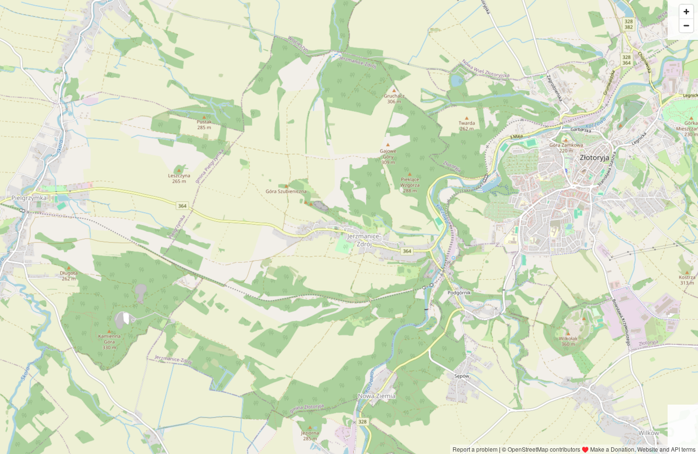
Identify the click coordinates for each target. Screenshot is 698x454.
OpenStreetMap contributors (544, 449)
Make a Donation (612, 449)
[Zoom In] (686, 12)
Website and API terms (666, 449)
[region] (349, 227)
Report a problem (475, 449)
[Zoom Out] (686, 25)
